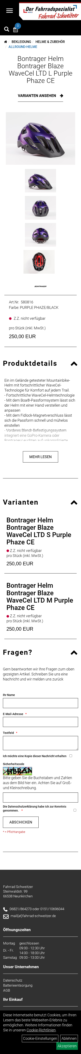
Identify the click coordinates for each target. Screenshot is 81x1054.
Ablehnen (69, 1038)
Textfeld (8, 732)
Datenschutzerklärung (22, 806)
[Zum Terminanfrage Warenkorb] (15, 30)
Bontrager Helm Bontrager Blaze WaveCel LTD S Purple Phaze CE (38, 531)
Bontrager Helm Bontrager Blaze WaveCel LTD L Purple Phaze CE (40, 70)
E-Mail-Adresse (13, 714)
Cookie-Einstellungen (40, 1038)
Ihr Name (9, 695)
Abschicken (20, 822)
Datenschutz (12, 980)
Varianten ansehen (37, 95)
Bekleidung (21, 42)
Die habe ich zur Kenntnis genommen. (34, 808)
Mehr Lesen (40, 457)
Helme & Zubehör (50, 42)
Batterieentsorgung (17, 985)
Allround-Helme (23, 47)
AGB (6, 990)
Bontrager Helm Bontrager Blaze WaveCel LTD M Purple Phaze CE (39, 596)
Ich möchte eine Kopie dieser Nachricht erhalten (34, 756)
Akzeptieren (67, 1046)
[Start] (5, 42)
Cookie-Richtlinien (41, 1030)
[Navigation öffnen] (9, 11)
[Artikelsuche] (6, 30)
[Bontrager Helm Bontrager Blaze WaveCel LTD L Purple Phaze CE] (40, 138)
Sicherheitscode (13, 764)
